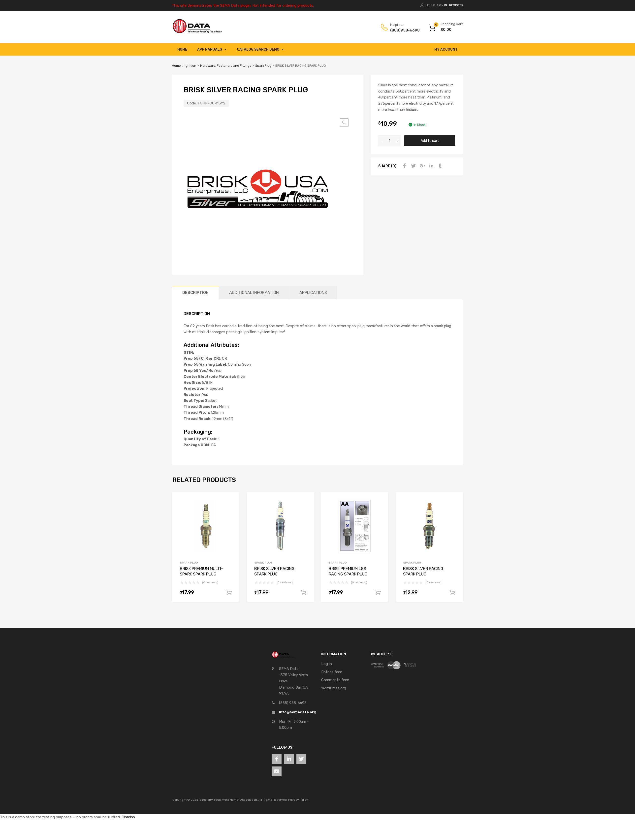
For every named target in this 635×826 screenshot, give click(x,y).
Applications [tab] (313, 292)
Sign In (442, 5)
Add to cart (430, 141)
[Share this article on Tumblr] (439, 166)
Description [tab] (195, 292)
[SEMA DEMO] (197, 32)
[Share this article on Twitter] (413, 166)
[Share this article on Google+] (421, 166)
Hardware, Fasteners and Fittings (225, 65)
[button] (344, 122)
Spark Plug (263, 65)
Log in (326, 664)
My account (446, 49)
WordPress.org (333, 688)
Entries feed (331, 672)
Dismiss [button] (128, 817)
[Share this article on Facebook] (404, 166)
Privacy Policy (298, 799)
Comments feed (335, 680)
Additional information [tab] (254, 292)
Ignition (190, 65)
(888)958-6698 (402, 30)
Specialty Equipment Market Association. (228, 799)
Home (182, 49)
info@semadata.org (297, 712)
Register (456, 5)
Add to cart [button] (229, 593)
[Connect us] (277, 759)
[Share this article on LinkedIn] (430, 166)
